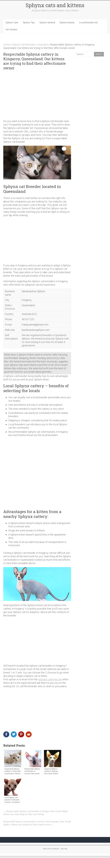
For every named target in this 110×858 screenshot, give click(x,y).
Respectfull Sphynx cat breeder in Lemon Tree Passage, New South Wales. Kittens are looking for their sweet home (37, 823)
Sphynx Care (12, 22)
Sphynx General (47, 22)
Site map (64, 849)
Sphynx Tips (29, 22)
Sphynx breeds (67, 22)
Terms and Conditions (51, 849)
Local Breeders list (88, 22)
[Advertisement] (37, 95)
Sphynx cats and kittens (55, 5)
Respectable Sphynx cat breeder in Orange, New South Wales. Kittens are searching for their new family (35, 813)
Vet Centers (11, 29)
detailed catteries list (50, 679)
